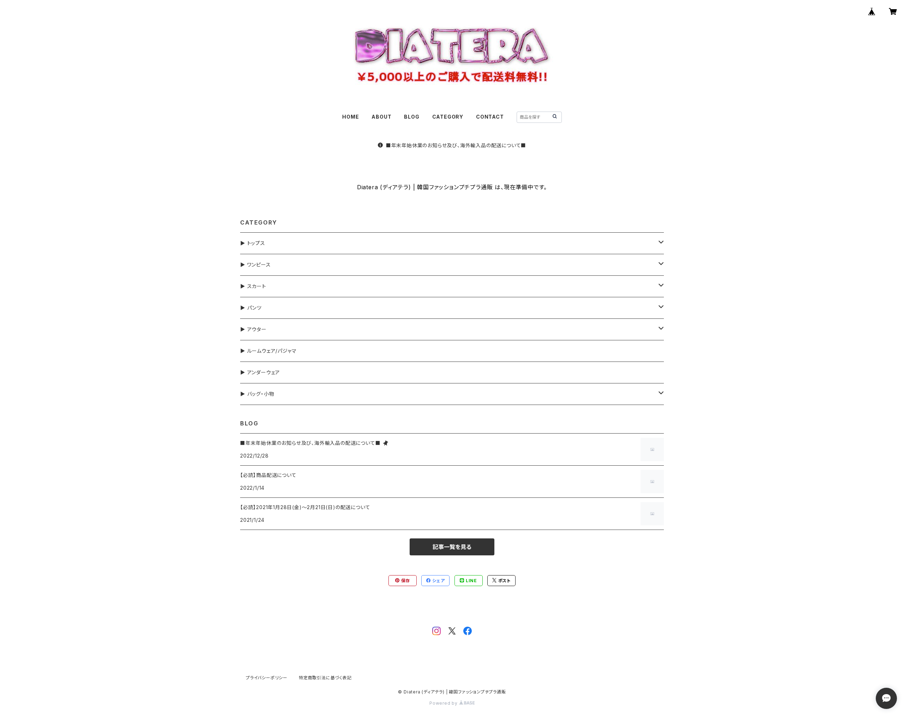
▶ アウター (253, 329)
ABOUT (381, 117)
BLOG (411, 117)
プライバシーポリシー (266, 677)
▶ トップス (252, 243)
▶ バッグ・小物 (257, 394)
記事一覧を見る (452, 546)
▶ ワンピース (255, 265)
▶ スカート (253, 286)
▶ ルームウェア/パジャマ (268, 351)
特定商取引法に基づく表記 (325, 677)
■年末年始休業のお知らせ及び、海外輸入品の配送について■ (456, 145)
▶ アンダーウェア (260, 372)
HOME (350, 117)
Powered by (444, 703)
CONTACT (490, 117)
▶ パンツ (251, 308)
